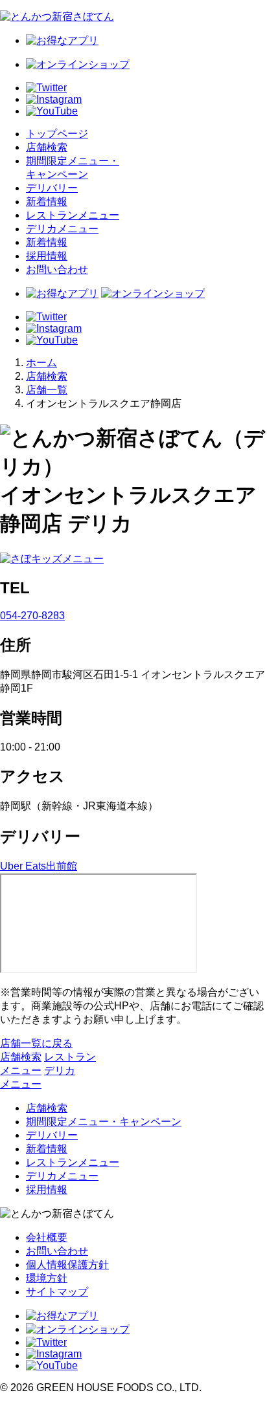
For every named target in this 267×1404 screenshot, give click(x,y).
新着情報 (46, 201)
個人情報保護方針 (67, 1264)
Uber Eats (23, 866)
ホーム (41, 362)
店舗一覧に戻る (36, 1043)
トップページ (57, 133)
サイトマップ (57, 1291)
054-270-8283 (32, 615)
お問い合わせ (57, 269)
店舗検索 (46, 147)
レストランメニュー (72, 215)
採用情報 (46, 255)
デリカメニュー (62, 228)
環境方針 (46, 1278)
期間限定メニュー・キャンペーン (103, 1121)
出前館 (61, 866)
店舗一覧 (46, 389)
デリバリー (52, 187)
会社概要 (46, 1237)
